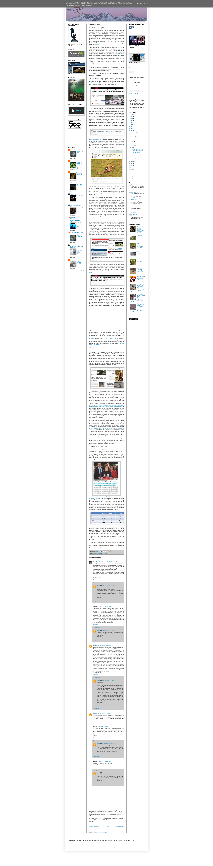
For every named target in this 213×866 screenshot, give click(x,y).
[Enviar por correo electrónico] (104, 551)
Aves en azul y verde (75, 172)
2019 (131, 128)
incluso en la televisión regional (109, 189)
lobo (103, 553)
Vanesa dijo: (134, 199)
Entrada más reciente (94, 826)
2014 (131, 167)
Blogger (114, 847)
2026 (131, 114)
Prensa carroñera (139, 252)
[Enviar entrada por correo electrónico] (101, 551)
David (98, 585)
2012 (131, 171)
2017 (131, 161)
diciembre (134, 132)
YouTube (118, 53)
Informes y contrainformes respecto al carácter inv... (137, 150)
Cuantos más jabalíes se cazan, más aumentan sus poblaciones (140, 271)
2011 (131, 173)
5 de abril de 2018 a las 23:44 (104, 645)
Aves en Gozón (73, 260)
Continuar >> (133, 190)
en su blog (97, 44)
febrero (133, 157)
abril (133, 147)
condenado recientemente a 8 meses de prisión (112, 226)
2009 (131, 177)
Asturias (95, 553)
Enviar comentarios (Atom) (101, 832)
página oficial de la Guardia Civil (97, 114)
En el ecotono (73, 161)
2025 (131, 116)
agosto (133, 140)
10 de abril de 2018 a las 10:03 (109, 773)
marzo (133, 155)
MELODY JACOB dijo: (136, 207)
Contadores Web (133, 321)
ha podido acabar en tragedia (111, 338)
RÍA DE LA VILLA (74, 150)
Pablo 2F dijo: (134, 184)
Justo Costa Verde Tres (98, 561)
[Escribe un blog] (105, 551)
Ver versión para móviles (106, 829)
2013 (131, 169)
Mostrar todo (82, 270)
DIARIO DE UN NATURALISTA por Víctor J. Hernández (76, 246)
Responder (95, 579)
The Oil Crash (73, 194)
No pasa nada (80, 195)
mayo (133, 145)
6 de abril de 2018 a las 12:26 (109, 630)
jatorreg (95, 713)
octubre (133, 136)
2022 (131, 122)
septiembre (134, 138)
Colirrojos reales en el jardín (141, 260)
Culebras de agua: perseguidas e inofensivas (140, 245)
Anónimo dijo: (134, 214)
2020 (131, 126)
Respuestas (97, 582)
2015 (131, 165)
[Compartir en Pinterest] (110, 551)
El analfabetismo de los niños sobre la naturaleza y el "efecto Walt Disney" (141, 229)
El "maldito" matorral (139, 236)
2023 (131, 120)
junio (133, 143)
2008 (131, 179)
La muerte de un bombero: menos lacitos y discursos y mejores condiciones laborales (137, 298)
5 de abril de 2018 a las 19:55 (111, 561)
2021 (131, 124)
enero (133, 159)
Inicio (107, 826)
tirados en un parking (98, 357)
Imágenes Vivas (74, 183)
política (105, 553)
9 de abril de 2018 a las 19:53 (104, 726)
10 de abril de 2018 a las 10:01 (109, 743)
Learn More (139, 3)
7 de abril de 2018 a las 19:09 (104, 713)
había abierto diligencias (100, 422)
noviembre (134, 134)
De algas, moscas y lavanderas (79, 262)
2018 (131, 130)
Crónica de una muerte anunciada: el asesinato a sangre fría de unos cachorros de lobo (137, 308)
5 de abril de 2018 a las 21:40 (104, 606)
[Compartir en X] (107, 551)
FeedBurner (140, 85)
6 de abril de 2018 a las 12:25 (109, 585)
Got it (146, 3)
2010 (131, 175)
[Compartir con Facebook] (108, 551)
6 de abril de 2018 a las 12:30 (109, 680)
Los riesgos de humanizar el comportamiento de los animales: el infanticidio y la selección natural (137, 288)
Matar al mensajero (135, 152)
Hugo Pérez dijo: (135, 192)
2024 (131, 118)
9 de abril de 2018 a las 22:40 (104, 761)
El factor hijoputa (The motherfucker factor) (141, 278)
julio (133, 141)
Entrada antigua (120, 826)
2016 (131, 163)
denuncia (99, 553)
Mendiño (95, 645)
